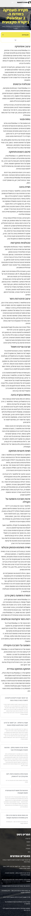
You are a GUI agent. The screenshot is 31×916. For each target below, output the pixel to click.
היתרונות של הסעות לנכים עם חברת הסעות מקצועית (16, 886)
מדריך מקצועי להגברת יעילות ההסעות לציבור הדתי (16, 897)
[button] (12, 2)
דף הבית (27, 26)
